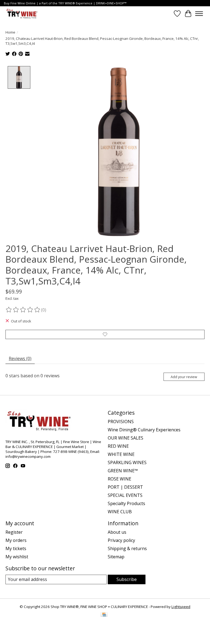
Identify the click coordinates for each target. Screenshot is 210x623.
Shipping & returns (127, 548)
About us (117, 532)
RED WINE (118, 446)
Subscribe (126, 579)
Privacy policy (121, 540)
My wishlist (16, 557)
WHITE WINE (121, 454)
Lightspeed (180, 606)
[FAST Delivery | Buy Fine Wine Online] (21, 13)
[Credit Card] (104, 615)
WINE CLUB (120, 512)
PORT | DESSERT (125, 487)
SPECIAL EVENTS (125, 495)
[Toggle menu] (199, 13)
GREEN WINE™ (123, 471)
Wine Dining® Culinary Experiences (144, 430)
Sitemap (116, 557)
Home (10, 32)
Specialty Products (126, 503)
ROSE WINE (119, 479)
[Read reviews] (23, 310)
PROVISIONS (121, 422)
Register (14, 532)
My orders (16, 540)
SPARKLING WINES (127, 462)
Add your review (184, 376)
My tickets (15, 548)
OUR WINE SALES (125, 438)
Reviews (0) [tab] (20, 358)
